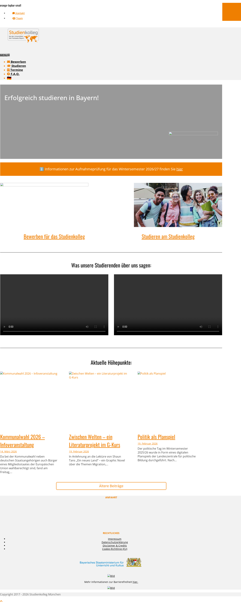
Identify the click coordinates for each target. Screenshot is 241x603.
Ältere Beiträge (111, 485)
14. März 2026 (8, 451)
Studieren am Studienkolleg (168, 236)
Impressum (114, 539)
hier (179, 169)
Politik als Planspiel (156, 437)
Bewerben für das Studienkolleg (54, 236)
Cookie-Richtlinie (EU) (114, 549)
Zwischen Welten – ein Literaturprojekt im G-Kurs (94, 441)
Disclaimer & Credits (115, 545)
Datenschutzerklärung (115, 542)
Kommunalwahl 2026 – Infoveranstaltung (22, 441)
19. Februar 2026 (79, 451)
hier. (135, 582)
